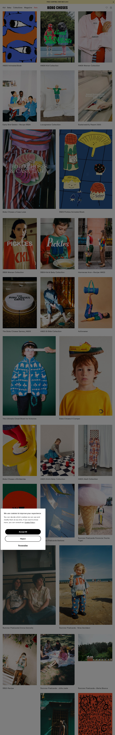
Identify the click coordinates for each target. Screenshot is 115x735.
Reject (23, 539)
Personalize (23, 545)
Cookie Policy (30, 522)
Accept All (23, 532)
